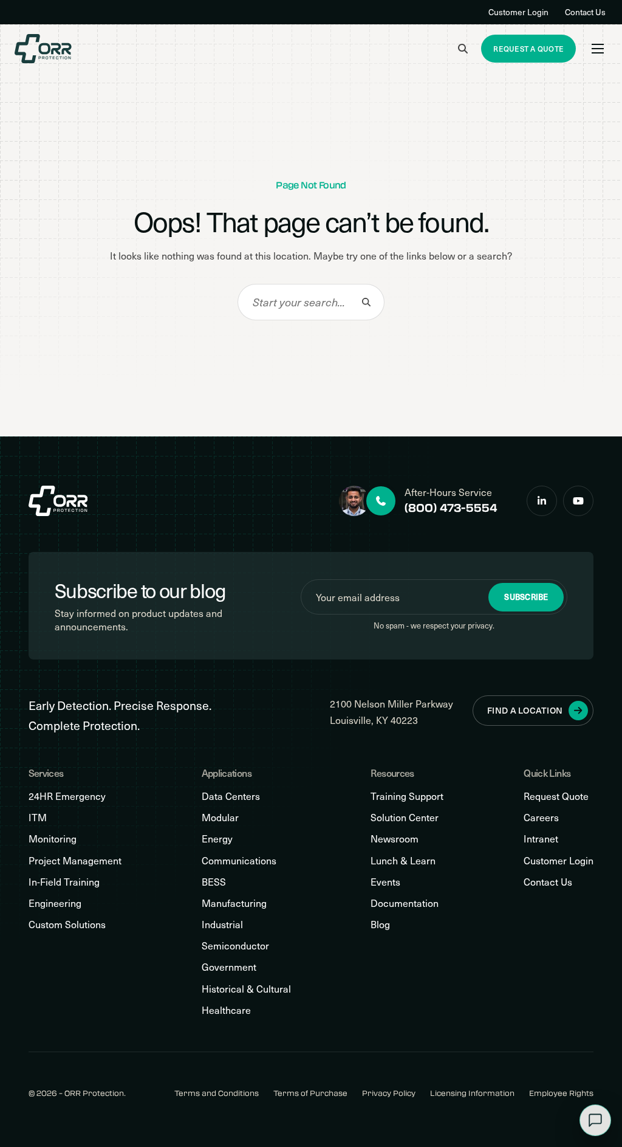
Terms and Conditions (216, 1093)
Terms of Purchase (310, 1093)
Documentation (405, 903)
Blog (380, 924)
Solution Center (405, 817)
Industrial (222, 924)
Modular (220, 817)
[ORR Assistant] (595, 1120)
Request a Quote (528, 48)
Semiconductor (235, 945)
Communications (239, 860)
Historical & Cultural (246, 988)
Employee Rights (561, 1093)
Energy (217, 838)
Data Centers (231, 796)
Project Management (75, 860)
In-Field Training (64, 881)
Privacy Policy (388, 1093)
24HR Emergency (67, 796)
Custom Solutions (67, 924)
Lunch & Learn (403, 860)
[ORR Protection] (43, 48)
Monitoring (53, 838)
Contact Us (585, 12)
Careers (541, 817)
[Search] (366, 302)
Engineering (55, 903)
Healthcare (226, 1010)
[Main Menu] (597, 48)
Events (385, 881)
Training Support (407, 796)
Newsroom (395, 838)
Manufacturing (234, 903)
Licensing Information (472, 1093)
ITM (38, 817)
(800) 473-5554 (451, 507)
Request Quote (556, 796)
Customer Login (518, 12)
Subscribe (526, 596)
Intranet (541, 838)
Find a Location (524, 710)
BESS (214, 881)
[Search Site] (463, 48)
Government (229, 966)
